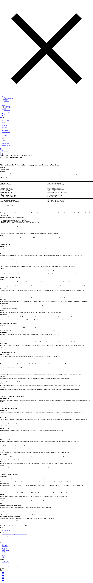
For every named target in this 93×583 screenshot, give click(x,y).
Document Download (7, 107)
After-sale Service (5, 561)
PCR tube (3, 551)
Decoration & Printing (5, 143)
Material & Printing (7, 112)
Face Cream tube (5, 128)
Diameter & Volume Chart (8, 111)
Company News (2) (5, 529)
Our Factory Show (7, 106)
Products (4, 96)
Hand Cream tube (5, 547)
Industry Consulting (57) (6, 530)
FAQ (5, 108)
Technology (4, 109)
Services (3, 105)
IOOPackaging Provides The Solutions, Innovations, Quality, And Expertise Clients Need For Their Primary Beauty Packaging (19, 0)
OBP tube (3, 549)
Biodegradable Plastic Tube (8, 98)
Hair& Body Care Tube (6, 548)
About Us (4, 114)
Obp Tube (5, 97)
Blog (3, 113)
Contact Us (4, 115)
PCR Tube (6, 99)
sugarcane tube (4, 552)
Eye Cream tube (4, 127)
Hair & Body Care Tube (8, 104)
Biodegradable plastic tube (6, 550)
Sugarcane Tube (6, 100)
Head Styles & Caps (7, 110)
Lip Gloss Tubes (6, 101)
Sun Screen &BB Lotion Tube (9, 103)
